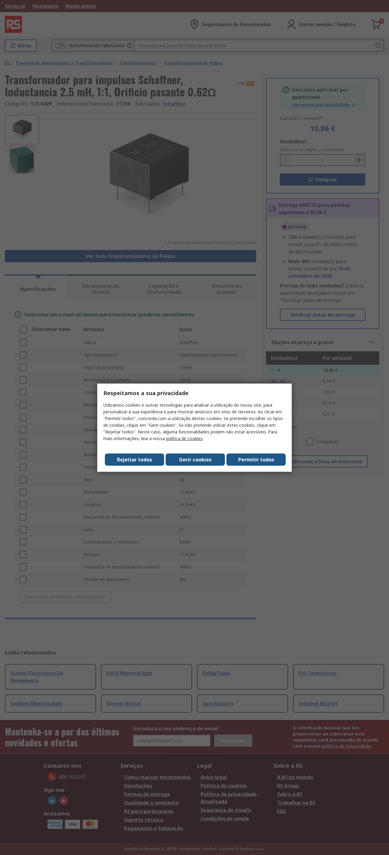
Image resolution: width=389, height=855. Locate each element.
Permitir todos (256, 459)
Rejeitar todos (134, 459)
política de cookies (184, 438)
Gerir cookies (195, 459)
